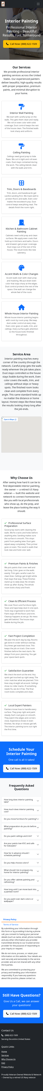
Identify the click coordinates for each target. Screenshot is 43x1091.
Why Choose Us (8, 1059)
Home (4, 1051)
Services (5, 1055)
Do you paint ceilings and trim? (18, 836)
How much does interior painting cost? (19, 810)
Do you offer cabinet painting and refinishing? (19, 880)
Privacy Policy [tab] (9, 919)
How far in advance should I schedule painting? (16, 854)
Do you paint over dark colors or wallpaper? (18, 900)
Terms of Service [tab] (10, 924)
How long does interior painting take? (18, 800)
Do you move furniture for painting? (20, 819)
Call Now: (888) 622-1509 (23, 44)
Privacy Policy (7, 1067)
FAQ (3, 1063)
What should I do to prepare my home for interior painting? (18, 871)
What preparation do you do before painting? (20, 827)
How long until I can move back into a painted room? (20, 890)
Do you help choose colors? (16, 862)
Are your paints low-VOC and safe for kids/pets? (19, 844)
